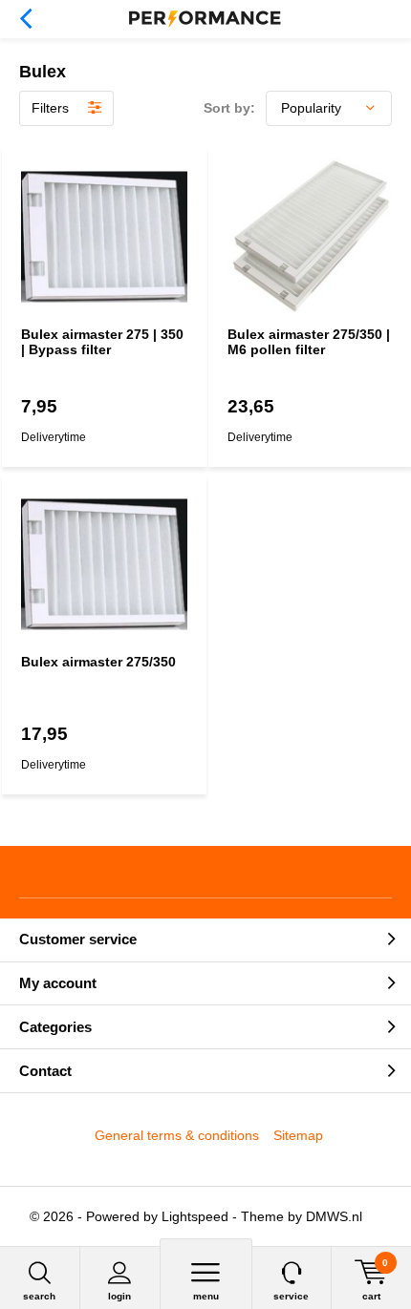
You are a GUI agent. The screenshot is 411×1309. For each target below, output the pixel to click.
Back (25, 19)
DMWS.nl (334, 1216)
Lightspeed (195, 1216)
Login (119, 1296)
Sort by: (229, 108)
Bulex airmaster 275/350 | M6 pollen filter (308, 342)
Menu (206, 1296)
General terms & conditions (177, 1135)
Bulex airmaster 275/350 (98, 661)
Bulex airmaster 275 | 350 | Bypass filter (102, 342)
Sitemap (298, 1135)
